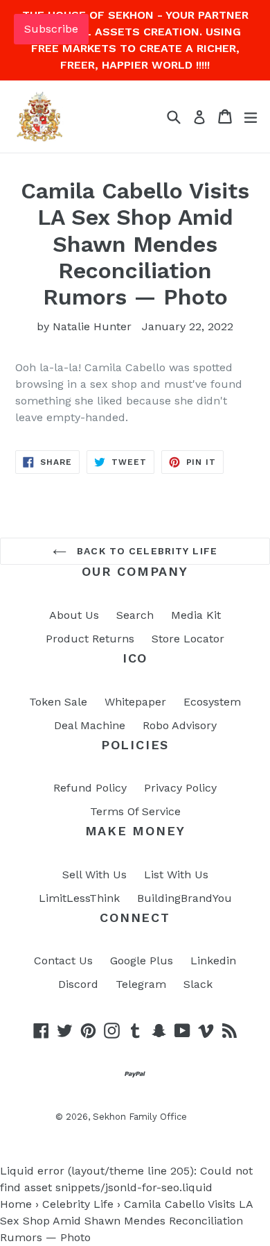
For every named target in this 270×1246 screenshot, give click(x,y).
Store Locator (188, 638)
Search (135, 615)
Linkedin (213, 960)
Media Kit (196, 615)
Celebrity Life (78, 1204)
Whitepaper (135, 701)
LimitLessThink (79, 898)
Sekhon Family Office (140, 1116)
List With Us (176, 874)
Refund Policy (90, 787)
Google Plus (141, 960)
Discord (78, 984)
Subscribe (51, 28)
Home (16, 1204)
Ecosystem (212, 701)
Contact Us (63, 960)
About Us (74, 615)
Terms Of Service (135, 811)
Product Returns (90, 638)
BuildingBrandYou (184, 898)
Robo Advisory (180, 725)
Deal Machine (89, 725)
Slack (198, 984)
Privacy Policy (180, 787)
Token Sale (58, 701)
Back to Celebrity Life (145, 550)
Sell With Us (94, 874)
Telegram (141, 984)
